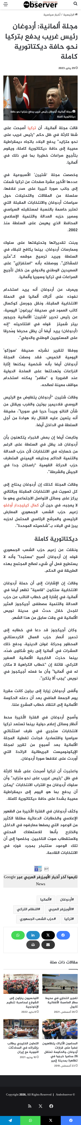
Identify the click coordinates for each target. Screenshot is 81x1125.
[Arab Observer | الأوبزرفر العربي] (40, 4)
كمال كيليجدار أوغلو (21, 505)
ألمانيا (45, 900)
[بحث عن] (75, 6)
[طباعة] (33, 944)
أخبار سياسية (51, 14)
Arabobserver (64, 1094)
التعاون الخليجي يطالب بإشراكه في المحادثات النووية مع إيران (23, 1048)
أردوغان (66, 900)
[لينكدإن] (33, 935)
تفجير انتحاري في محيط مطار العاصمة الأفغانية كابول (61, 1002)
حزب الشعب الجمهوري (37, 919)
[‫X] (48, 935)
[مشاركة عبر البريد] (48, 944)
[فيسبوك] (63, 935)
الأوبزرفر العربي (60, 909)
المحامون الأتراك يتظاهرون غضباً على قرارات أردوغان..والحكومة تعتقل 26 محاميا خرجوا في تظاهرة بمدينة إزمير (60, 1052)
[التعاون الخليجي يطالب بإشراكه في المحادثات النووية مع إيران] (21, 1029)
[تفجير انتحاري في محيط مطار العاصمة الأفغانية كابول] (60, 984)
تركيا (32, 128)
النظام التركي (27, 909)
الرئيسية (69, 14)
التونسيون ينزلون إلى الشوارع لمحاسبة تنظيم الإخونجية (23, 1002)
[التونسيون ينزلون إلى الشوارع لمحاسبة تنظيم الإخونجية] (21, 984)
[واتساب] (18, 935)
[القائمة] (5, 6)
